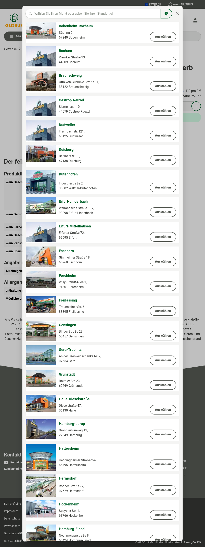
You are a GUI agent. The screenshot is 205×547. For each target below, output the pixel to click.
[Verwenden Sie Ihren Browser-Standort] (166, 13)
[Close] (177, 13)
